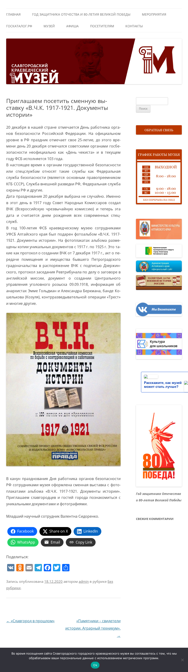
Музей (49, 26)
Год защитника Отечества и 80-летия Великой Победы (81, 14)
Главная (13, 14)
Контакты (134, 26)
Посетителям (102, 26)
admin (84, 581)
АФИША (72, 26)
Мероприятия (154, 14)
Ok (95, 665)
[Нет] (182, 660)
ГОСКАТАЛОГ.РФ (19, 26)
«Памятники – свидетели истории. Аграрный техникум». (93, 628)
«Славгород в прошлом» (30, 620)
